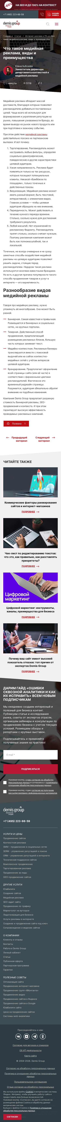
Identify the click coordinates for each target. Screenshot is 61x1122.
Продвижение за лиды (15, 872)
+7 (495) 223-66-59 (13, 14)
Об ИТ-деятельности (30, 1050)
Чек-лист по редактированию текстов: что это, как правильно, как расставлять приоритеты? (30, 557)
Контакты (8, 944)
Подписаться (30, 769)
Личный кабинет (12, 952)
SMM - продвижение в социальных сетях (25, 847)
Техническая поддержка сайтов (20, 859)
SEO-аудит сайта (11, 902)
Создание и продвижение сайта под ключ (25, 923)
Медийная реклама (13, 897)
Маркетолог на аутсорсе (16, 910)
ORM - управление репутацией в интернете (26, 855)
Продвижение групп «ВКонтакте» (20, 990)
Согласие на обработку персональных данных (30, 1068)
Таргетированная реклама (17, 868)
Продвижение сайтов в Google (19, 1003)
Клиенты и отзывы (13, 939)
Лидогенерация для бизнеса (18, 914)
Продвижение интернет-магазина (21, 986)
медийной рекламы (36, 134)
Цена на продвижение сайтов (19, 1012)
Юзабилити (9, 889)
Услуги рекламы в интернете (18, 919)
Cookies (29, 1091)
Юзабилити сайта (12, 1007)
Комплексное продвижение (18, 864)
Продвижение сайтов (14, 838)
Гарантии (8, 969)
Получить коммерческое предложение (53, 14)
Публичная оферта (13, 961)
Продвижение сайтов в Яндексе (20, 999)
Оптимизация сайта (13, 982)
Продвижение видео (14, 994)
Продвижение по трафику (17, 906)
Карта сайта (30, 1055)
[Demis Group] (11, 24)
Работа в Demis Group (14, 948)
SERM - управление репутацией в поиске (25, 851)
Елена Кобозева (24, 66)
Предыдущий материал (19, 439)
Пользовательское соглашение (30, 1081)
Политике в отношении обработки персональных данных (27, 1109)
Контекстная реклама (14, 842)
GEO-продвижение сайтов (17, 877)
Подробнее (28, 511)
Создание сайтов (12, 893)
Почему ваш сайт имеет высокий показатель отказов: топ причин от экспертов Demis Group (30, 662)
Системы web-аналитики (16, 1016)
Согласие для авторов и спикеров (30, 1045)
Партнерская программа (16, 965)
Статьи (6, 957)
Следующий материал (42, 439)
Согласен (12, 1117)
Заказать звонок (42, 14)
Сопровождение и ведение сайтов (21, 927)
